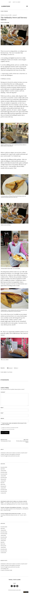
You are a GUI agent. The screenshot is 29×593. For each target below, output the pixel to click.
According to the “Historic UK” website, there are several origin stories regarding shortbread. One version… (14, 503)
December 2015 (4, 477)
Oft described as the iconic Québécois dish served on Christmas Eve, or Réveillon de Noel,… (14, 509)
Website (2, 418)
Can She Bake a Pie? (4, 568)
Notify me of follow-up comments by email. (10, 427)
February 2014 (3, 486)
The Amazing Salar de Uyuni (6, 440)
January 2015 (3, 480)
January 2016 (3, 475)
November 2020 (4, 474)
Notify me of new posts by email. (8, 429)
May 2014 (2, 482)
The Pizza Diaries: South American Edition (22, 441)
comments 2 (15, 15)
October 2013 (3, 493)
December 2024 (4, 467)
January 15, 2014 (8, 15)
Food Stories (4, 11)
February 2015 (3, 479)
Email (2, 412)
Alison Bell (7, 22)
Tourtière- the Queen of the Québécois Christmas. (10, 454)
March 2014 (3, 484)
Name (2, 407)
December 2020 (4, 472)
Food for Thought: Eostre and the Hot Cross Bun (10, 455)
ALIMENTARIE (5, 6)
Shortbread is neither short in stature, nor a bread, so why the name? (14, 452)
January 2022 (3, 470)
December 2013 (4, 489)
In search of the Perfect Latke (6, 570)
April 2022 (3, 468)
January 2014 (3, 487)
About (10, 2)
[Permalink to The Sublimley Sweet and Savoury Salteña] (14, 44)
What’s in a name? (16, 2)
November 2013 (4, 491)
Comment (3, 392)
